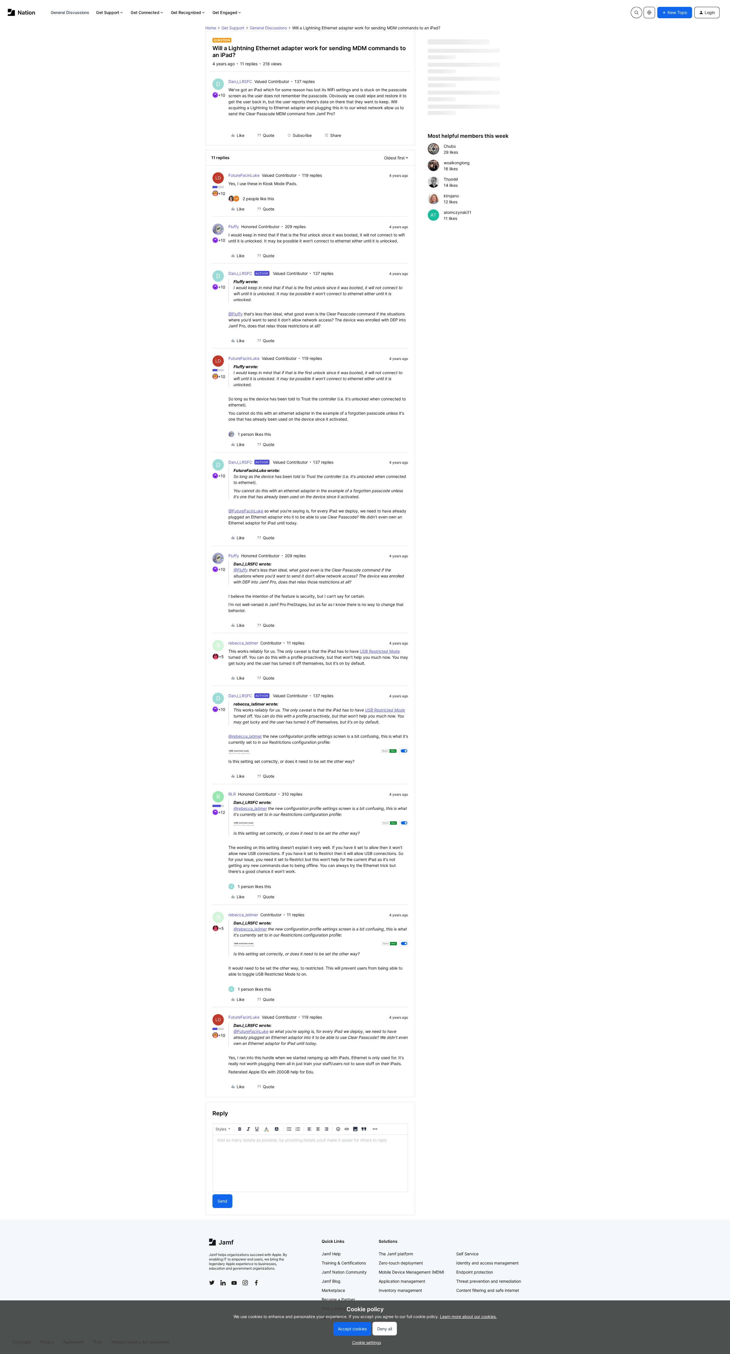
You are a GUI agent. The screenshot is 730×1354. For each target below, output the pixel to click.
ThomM (451, 179)
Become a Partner (338, 1299)
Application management (402, 1281)
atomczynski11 (457, 212)
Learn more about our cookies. (468, 1316)
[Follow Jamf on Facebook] (256, 1283)
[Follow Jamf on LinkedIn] (223, 1283)
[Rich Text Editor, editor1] (310, 1163)
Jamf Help (331, 1253)
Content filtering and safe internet (487, 1290)
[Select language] (649, 12)
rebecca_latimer (243, 642)
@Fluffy (235, 313)
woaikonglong (457, 162)
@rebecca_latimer (245, 736)
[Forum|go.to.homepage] (21, 12)
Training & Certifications (344, 1262)
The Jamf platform (396, 1253)
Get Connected (145, 12)
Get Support (107, 12)
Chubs (450, 146)
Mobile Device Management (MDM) (411, 1272)
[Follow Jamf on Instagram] (245, 1283)
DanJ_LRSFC (240, 81)
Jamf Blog (331, 1281)
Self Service (467, 1253)
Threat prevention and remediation (488, 1281)
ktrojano (451, 195)
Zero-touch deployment (401, 1262)
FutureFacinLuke (243, 175)
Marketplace (333, 1290)
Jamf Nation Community (344, 1272)
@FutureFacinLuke (245, 510)
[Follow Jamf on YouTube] (234, 1283)
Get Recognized (186, 12)
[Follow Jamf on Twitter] (212, 1282)
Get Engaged (224, 12)
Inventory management (400, 1290)
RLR (232, 794)
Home (210, 27)
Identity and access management (487, 1262)
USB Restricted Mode (380, 651)
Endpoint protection (474, 1272)
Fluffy (233, 226)
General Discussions (70, 12)
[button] (674, 12)
